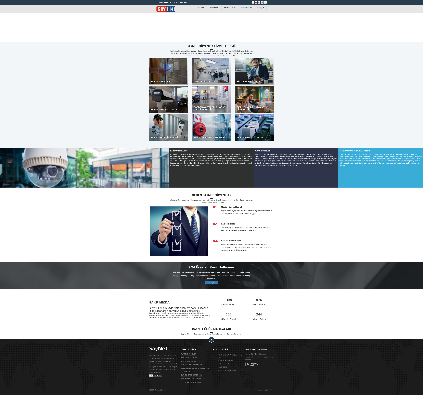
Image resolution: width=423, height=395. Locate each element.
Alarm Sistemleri (188, 354)
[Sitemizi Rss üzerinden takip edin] (265, 2)
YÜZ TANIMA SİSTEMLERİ (190, 361)
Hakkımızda (214, 8)
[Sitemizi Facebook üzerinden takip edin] (253, 2)
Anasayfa (200, 8)
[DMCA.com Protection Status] (155, 375)
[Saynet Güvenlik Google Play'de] (252, 364)
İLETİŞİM (211, 283)
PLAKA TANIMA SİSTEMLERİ (191, 365)
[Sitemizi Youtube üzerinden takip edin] (256, 2)
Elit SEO (271, 390)
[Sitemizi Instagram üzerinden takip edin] (262, 2)
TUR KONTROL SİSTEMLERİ (191, 375)
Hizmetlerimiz (230, 8)
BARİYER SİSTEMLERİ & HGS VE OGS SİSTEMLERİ (195, 370)
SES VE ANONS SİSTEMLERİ (191, 382)
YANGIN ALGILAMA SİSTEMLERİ (193, 378)
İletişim (260, 8)
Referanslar (246, 8)
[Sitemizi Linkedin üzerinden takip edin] (259, 2)
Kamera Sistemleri (189, 357)
